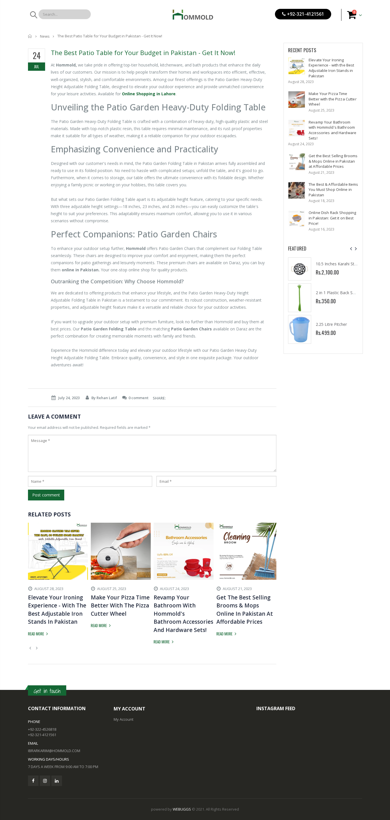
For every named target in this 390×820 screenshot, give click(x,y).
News (45, 36)
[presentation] (351, 249)
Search (33, 14)
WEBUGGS (182, 809)
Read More (36, 634)
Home (30, 36)
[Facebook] (33, 780)
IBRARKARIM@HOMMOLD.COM (54, 750)
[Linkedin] (56, 780)
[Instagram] (45, 780)
